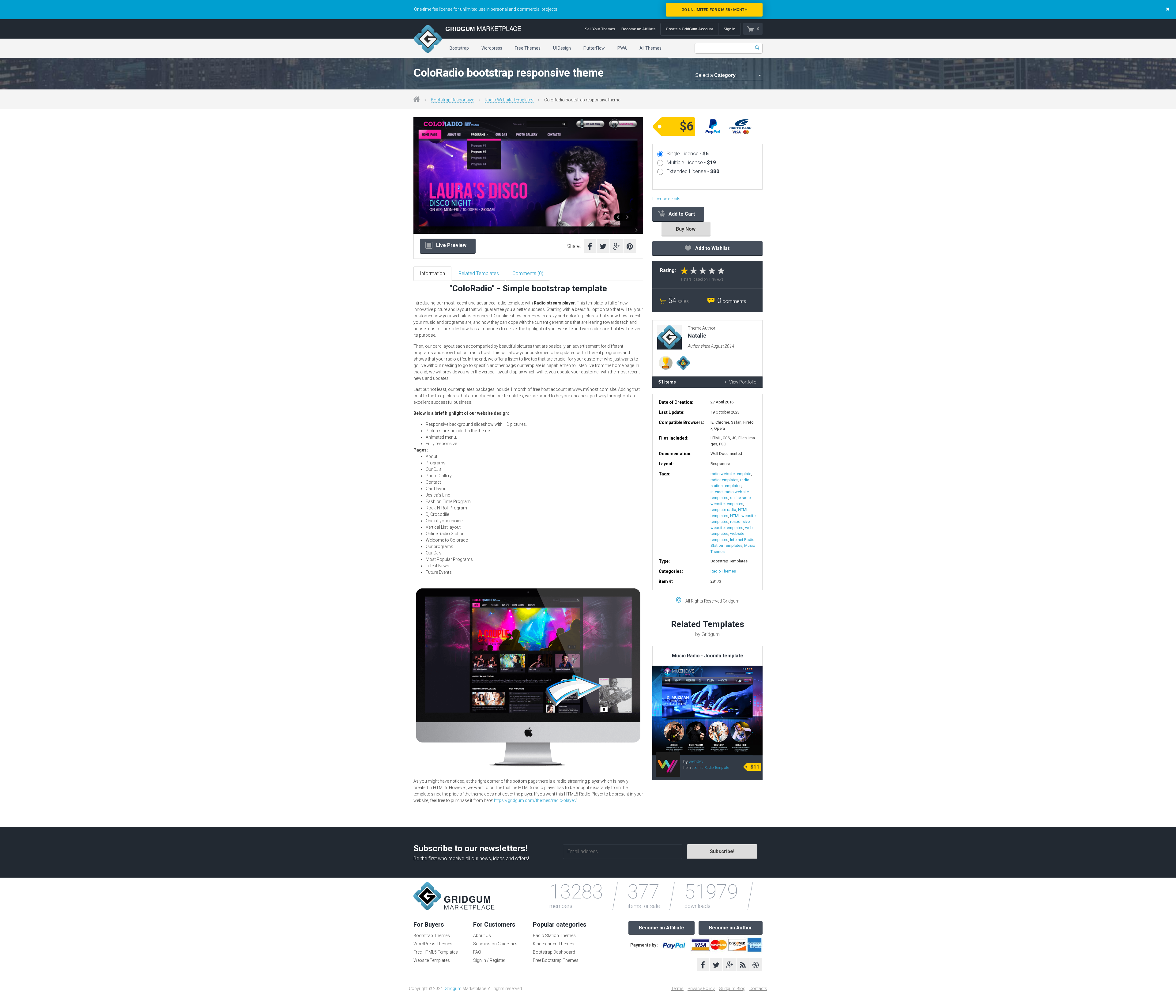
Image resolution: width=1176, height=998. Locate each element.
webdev (696, 761)
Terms (677, 988)
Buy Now (685, 229)
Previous (419, 178)
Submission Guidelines (495, 943)
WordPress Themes (432, 943)
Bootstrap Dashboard (554, 952)
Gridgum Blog (732, 988)
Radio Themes (723, 571)
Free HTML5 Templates (435, 952)
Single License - (687, 153)
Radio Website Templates (509, 99)
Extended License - (692, 171)
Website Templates (431, 960)
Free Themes (528, 48)
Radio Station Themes (554, 935)
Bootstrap (459, 48)
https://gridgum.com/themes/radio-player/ (535, 800)
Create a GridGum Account (689, 29)
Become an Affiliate (638, 29)
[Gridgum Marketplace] (427, 40)
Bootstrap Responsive (452, 99)
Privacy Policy (701, 988)
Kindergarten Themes (553, 943)
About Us (482, 935)
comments (731, 301)
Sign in (729, 29)
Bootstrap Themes (431, 935)
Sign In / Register (489, 960)
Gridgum (453, 988)
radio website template (730, 473)
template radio (723, 509)
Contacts (758, 988)
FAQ (477, 952)
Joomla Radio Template (710, 768)
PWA (622, 48)
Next (637, 178)
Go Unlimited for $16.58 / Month (714, 9)
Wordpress (491, 48)
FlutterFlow (594, 48)
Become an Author (730, 928)
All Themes (650, 48)
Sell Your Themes (600, 29)
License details (666, 198)
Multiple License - (691, 162)
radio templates (724, 480)
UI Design (562, 48)
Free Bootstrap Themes (556, 960)
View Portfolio (742, 382)
